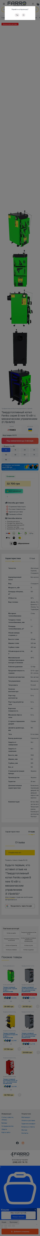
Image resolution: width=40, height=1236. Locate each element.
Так (17, 15)
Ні (23, 15)
